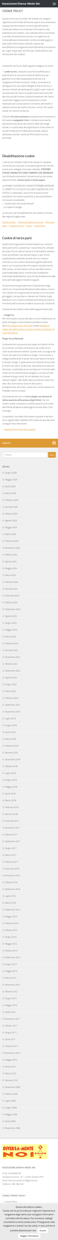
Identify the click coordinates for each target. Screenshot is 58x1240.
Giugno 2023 (11, 623)
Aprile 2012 (10, 1012)
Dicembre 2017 (12, 821)
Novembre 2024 (12, 548)
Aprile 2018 (10, 793)
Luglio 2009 (10, 1100)
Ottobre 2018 (11, 766)
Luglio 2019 (10, 718)
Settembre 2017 (12, 841)
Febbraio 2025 (11, 541)
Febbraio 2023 (11, 643)
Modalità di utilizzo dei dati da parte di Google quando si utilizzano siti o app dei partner (28, 329)
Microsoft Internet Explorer (30, 222)
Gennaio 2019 (11, 752)
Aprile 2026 (10, 486)
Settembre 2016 (12, 889)
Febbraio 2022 (11, 698)
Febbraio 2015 (11, 923)
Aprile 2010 (10, 1066)
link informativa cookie (24, 429)
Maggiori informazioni (29, 1236)
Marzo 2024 (10, 575)
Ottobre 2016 (11, 882)
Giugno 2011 (11, 1032)
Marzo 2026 (10, 493)
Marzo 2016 (10, 903)
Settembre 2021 (12, 705)
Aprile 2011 (10, 1039)
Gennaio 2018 (11, 814)
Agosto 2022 (11, 677)
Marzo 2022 (10, 691)
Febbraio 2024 (11, 582)
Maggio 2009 (11, 1114)
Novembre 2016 (12, 875)
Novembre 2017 (12, 827)
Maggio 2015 (11, 916)
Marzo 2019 (10, 739)
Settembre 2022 (12, 670)
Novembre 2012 (12, 984)
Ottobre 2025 (11, 513)
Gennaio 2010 (11, 1080)
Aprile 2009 (10, 1121)
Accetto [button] (43, 1230)
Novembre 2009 (12, 1087)
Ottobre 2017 (11, 834)
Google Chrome (16, 226)
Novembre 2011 (12, 1019)
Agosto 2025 (11, 520)
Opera (29, 226)
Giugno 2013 (11, 964)
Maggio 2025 (11, 527)
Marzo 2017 (10, 855)
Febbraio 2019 (11, 746)
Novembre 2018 (12, 759)
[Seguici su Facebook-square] (54, 443)
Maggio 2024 (11, 568)
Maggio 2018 (11, 786)
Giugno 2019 (11, 725)
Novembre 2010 (12, 1053)
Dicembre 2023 (12, 595)
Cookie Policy (11, 1201)
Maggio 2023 (11, 629)
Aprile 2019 (10, 732)
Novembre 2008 (12, 1128)
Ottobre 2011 (11, 1025)
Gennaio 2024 (11, 589)
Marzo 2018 (10, 800)
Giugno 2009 (11, 1107)
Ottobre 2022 (11, 664)
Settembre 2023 (12, 609)
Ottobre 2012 (11, 991)
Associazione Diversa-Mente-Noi (21, 3)
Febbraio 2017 (11, 862)
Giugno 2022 (11, 684)
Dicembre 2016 (12, 868)
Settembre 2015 (12, 909)
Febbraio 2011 (11, 1046)
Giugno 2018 (11, 780)
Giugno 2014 (11, 937)
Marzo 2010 (10, 1073)
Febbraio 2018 (11, 807)
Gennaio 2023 (11, 650)
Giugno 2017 (11, 848)
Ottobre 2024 (11, 554)
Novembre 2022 (12, 657)
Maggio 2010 (11, 1060)
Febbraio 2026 (11, 500)
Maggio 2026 (11, 479)
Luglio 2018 (10, 773)
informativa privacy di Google (19, 325)
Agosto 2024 (11, 561)
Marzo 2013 (10, 978)
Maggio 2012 (11, 1005)
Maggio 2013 (11, 971)
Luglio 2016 (10, 896)
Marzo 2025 (10, 534)
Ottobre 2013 (11, 950)
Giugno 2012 (11, 998)
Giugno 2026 (11, 472)
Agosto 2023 (11, 616)
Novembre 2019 (12, 711)
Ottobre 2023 (11, 602)
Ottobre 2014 (11, 930)
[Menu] (54, 3)
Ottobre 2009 (11, 1094)
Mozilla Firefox (9, 222)
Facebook (8, 429)
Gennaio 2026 (11, 507)
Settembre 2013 (12, 957)
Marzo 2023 (10, 636)
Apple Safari (39, 226)
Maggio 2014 (11, 943)
